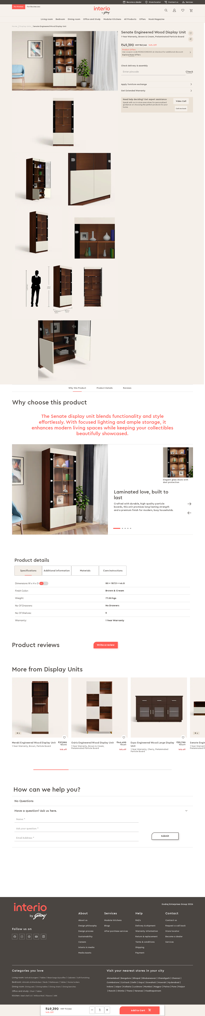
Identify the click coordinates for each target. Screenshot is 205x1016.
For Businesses (33, 7)
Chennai (176, 978)
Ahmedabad (113, 978)
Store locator (155, 2)
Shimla (121, 991)
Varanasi (138, 991)
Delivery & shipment (145, 926)
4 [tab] (127, 528)
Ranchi (112, 991)
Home (15, 26)
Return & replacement (146, 937)
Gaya (141, 982)
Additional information (57, 570)
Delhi (133, 982)
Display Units (25, 26)
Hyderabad (173, 982)
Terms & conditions (145, 942)
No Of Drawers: (23, 605)
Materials (85, 570)
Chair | (33, 991)
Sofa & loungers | (32, 978)
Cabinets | (72, 978)
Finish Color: (21, 591)
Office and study (20, 991)
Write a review (106, 645)
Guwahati (151, 982)
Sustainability (85, 937)
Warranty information (146, 931)
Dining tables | (42, 987)
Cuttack (125, 982)
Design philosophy (87, 926)
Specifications (28, 570)
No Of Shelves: (23, 613)
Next (188, 502)
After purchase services (116, 931)
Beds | (46, 982)
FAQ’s (138, 920)
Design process (85, 931)
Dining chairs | (56, 987)
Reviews (127, 388)
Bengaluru (126, 978)
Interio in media (86, 947)
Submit (165, 836)
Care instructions (112, 570)
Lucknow (137, 987)
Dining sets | (30, 987)
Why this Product (77, 388)
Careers (82, 942)
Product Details (105, 388)
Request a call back (175, 926)
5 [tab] (130, 528)
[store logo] (102, 10)
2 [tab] (122, 528)
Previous (188, 511)
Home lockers (74, 982)
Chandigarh (164, 978)
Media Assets (84, 953)
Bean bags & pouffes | (57, 978)
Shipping (139, 947)
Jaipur (118, 987)
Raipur (181, 987)
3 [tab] (125, 528)
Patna (166, 987)
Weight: (19, 598)
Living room (17, 978)
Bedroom (16, 982)
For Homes (18, 7)
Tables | (43, 978)
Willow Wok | (39, 996)
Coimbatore (113, 982)
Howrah (162, 982)
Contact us (173, 2)
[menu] (102, 20)
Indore (110, 987)
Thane (129, 991)
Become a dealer (134, 2)
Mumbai (148, 987)
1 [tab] (116, 528)
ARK (55, 996)
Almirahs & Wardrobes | (32, 982)
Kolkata (127, 987)
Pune (174, 987)
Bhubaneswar (149, 978)
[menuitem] (46, 20)
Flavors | (49, 996)
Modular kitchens (113, 920)
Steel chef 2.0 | (27, 996)
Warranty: (21, 620)
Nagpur (157, 987)
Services (189, 2)
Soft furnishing (83, 978)
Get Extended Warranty (133, 91)
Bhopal (136, 978)
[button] (65, 60)
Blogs (107, 926)
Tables (39, 991)
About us (82, 920)
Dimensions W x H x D (27, 583)
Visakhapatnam (153, 991)
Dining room (18, 987)
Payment (139, 953)
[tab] (79, 389)
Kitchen (15, 996)
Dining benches (69, 987)
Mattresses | (54, 982)
